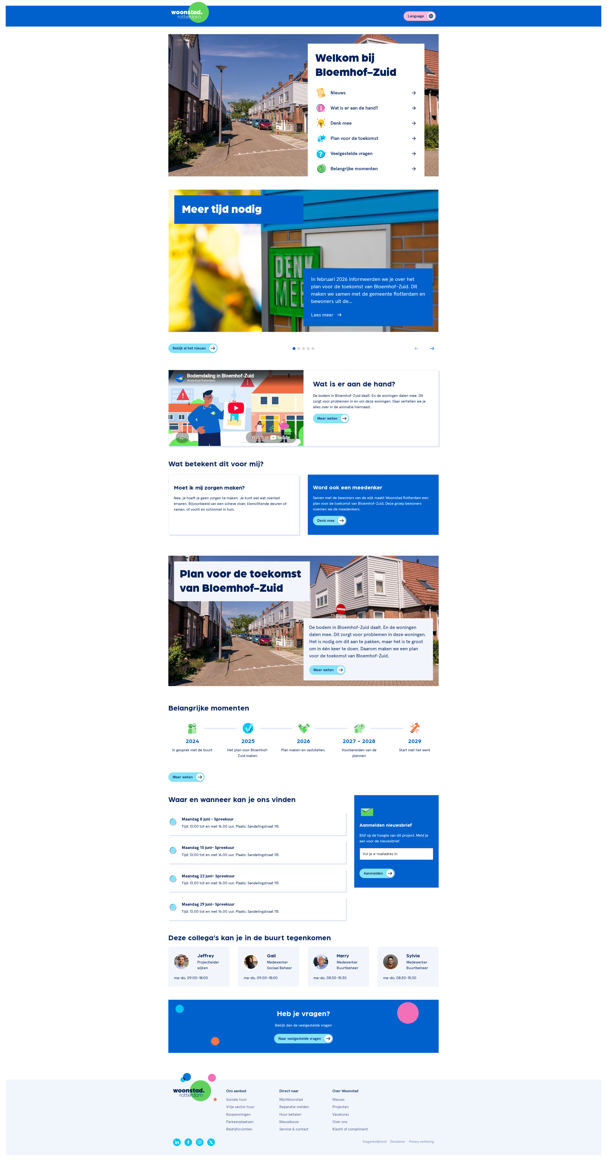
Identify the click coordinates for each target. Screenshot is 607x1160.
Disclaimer (397, 1141)
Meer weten (327, 418)
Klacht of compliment (350, 1129)
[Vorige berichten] (416, 348)
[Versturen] (377, 873)
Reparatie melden (294, 1107)
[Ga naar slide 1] (294, 348)
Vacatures (340, 1114)
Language (416, 16)
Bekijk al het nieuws (189, 348)
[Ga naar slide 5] (313, 348)
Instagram (199, 1142)
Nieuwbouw (289, 1122)
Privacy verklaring (421, 1141)
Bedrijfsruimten (239, 1129)
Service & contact (293, 1129)
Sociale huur (236, 1099)
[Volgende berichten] (432, 348)
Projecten (340, 1107)
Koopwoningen (238, 1114)
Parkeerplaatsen (239, 1122)
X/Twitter (211, 1142)
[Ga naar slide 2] (298, 348)
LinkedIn (177, 1142)
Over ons (339, 1122)
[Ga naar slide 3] (303, 348)
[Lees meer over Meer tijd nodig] (368, 319)
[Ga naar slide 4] (308, 348)
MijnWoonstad (291, 1099)
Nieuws (338, 1099)
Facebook (188, 1142)
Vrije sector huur (240, 1107)
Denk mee (326, 521)
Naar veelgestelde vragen (299, 1039)
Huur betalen (290, 1114)
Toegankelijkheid (374, 1141)
